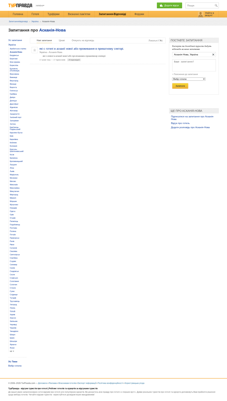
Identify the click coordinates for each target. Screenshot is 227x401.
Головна (18, 14)
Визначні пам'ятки (79, 14)
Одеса (12, 211)
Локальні (153, 40)
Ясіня (12, 348)
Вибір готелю (15, 366)
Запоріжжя (14, 121)
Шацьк (12, 335)
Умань (12, 308)
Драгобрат (14, 104)
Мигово (13, 181)
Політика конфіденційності (110, 383)
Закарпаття (14, 114)
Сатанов (13, 248)
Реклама (53, 383)
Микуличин (14, 191)
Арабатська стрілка (18, 49)
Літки (12, 168)
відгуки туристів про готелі (34, 388)
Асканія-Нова (52, 30)
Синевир (13, 265)
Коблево (13, 143)
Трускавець (15, 301)
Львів (12, 171)
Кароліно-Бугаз (16, 133)
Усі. (161, 40)
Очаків (12, 218)
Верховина (14, 74)
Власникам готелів (67, 383)
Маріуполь (14, 175)
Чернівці (13, 325)
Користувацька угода (134, 383)
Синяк (12, 268)
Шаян (12, 338)
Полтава (13, 228)
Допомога (42, 383)
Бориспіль (14, 65)
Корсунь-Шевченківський (16, 150)
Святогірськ (15, 255)
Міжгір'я (13, 198)
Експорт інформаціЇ (87, 383)
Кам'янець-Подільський (15, 128)
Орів (12, 215)
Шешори (13, 341)
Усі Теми (12, 361)
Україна (43, 52)
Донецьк (13, 101)
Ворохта (13, 87)
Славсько (14, 278)
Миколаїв (14, 185)
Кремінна (13, 158)
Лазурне (13, 165)
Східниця (13, 295)
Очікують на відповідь (83, 40)
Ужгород (13, 305)
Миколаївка (14, 188)
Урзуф (12, 311)
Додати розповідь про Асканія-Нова (190, 127)
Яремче (13, 345)
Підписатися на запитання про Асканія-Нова (192, 117)
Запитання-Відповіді (112, 14)
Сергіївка (13, 258)
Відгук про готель (180, 123)
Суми (12, 291)
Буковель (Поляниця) (14, 70)
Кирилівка (14, 139)
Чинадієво (14, 331)
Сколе (12, 275)
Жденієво (14, 107)
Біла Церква (15, 62)
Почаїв (13, 235)
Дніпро (12, 97)
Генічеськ (14, 91)
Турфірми (53, 14)
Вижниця (13, 77)
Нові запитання (44, 40)
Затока (13, 124)
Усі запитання (15, 40)
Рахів (12, 241)
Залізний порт (15, 117)
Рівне (12, 245)
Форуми (139, 14)
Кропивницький (16, 161)
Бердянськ (14, 55)
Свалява (13, 251)
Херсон (13, 318)
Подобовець (15, 225)
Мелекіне (13, 178)
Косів (12, 155)
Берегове (14, 59)
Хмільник (13, 321)
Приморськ (14, 238)
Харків (12, 315)
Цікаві (62, 40)
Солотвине (14, 281)
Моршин (13, 201)
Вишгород (14, 81)
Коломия (13, 146)
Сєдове (13, 261)
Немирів (13, 208)
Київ (11, 136)
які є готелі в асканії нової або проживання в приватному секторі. (81, 48)
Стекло (13, 288)
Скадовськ (14, 271)
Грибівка (13, 94)
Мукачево (14, 205)
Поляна (13, 231)
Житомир (14, 111)
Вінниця (13, 84)
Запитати (180, 86)
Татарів (13, 298)
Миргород (14, 195)
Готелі (35, 14)
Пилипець (14, 221)
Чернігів (13, 328)
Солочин (13, 285)
